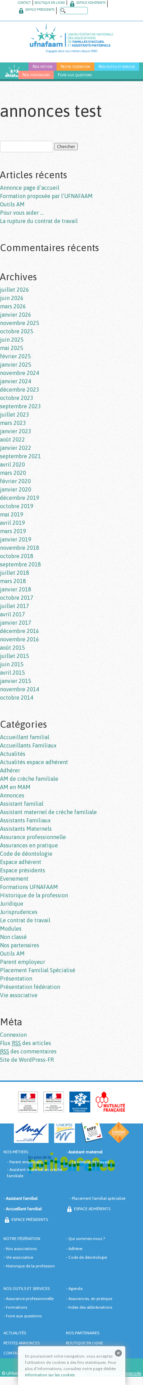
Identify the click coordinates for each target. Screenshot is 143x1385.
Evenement (14, 878)
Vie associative (18, 995)
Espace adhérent (20, 862)
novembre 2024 (19, 373)
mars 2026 (13, 306)
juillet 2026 (14, 290)
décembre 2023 (19, 389)
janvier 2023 (15, 431)
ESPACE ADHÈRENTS (91, 1208)
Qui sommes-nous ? (86, 1238)
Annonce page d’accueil (29, 188)
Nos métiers (42, 66)
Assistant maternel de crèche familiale (48, 812)
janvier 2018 (15, 589)
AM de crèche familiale (29, 779)
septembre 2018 (20, 564)
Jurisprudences (18, 912)
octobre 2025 (16, 331)
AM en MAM (15, 787)
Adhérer (10, 770)
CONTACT (24, 3)
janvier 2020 (15, 489)
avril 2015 (12, 672)
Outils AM (12, 204)
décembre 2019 (19, 498)
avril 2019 (12, 523)
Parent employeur (22, 962)
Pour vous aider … (21, 213)
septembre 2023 (20, 406)
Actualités (12, 754)
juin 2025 (12, 339)
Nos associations (21, 1248)
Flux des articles (25, 1043)
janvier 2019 (15, 539)
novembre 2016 (19, 639)
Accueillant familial (24, 737)
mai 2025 (11, 348)
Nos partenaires (36, 74)
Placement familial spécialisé (98, 1198)
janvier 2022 (15, 448)
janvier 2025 (15, 364)
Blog (10, 74)
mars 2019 (13, 531)
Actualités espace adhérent (34, 762)
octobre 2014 (16, 697)
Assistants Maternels (26, 829)
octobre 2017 (16, 598)
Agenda (75, 1288)
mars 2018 (13, 581)
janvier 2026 (15, 314)
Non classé (13, 937)
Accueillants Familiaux (28, 745)
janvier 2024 (15, 381)
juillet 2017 (14, 606)
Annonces (12, 795)
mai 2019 (11, 514)
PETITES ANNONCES (21, 1343)
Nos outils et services (117, 66)
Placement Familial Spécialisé (37, 970)
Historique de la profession (34, 895)
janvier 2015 (15, 681)
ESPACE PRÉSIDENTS (39, 9)
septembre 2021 (20, 456)
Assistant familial (21, 804)
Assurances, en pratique (90, 1298)
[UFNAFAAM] (71, 37)
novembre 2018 (19, 548)
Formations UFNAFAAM (29, 887)
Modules (11, 928)
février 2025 (15, 356)
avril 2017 (12, 614)
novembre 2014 (19, 689)
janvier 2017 (15, 622)
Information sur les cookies (50, 1375)
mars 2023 (13, 423)
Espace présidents (22, 870)
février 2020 (15, 481)
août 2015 (12, 647)
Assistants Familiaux (25, 820)
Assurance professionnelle (33, 837)
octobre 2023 (16, 398)
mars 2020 (13, 473)
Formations (16, 1307)
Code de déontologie (26, 853)
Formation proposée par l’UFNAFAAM (46, 196)
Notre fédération (75, 66)
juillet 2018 (14, 573)
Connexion (13, 1035)
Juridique (11, 903)
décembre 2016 (19, 631)
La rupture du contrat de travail (39, 221)
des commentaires (28, 1051)
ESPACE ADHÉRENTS (91, 3)
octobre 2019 (16, 506)
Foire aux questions (75, 74)
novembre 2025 (19, 323)
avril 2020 (12, 464)
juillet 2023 (14, 414)
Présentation (16, 978)
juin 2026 (12, 298)
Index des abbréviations (90, 1307)
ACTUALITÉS (14, 1333)
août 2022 (12, 439)
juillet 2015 (14, 656)
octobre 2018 (16, 556)
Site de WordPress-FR (27, 1060)
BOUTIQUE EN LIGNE (50, 3)
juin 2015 (12, 664)
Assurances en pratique (29, 845)
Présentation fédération (30, 987)
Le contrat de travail (25, 920)
